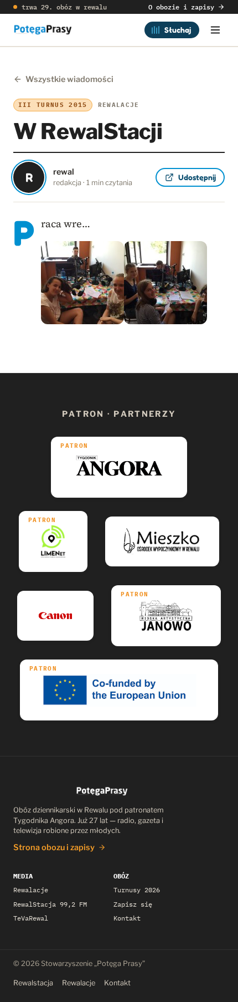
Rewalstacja (33, 983)
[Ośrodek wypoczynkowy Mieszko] (162, 541)
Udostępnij (197, 177)
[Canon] (55, 616)
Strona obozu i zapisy (54, 847)
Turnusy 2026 (136, 890)
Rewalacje (30, 890)
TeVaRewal (30, 918)
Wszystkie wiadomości (69, 79)
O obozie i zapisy (181, 7)
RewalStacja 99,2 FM (50, 904)
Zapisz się (132, 904)
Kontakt (127, 918)
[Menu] (215, 30)
